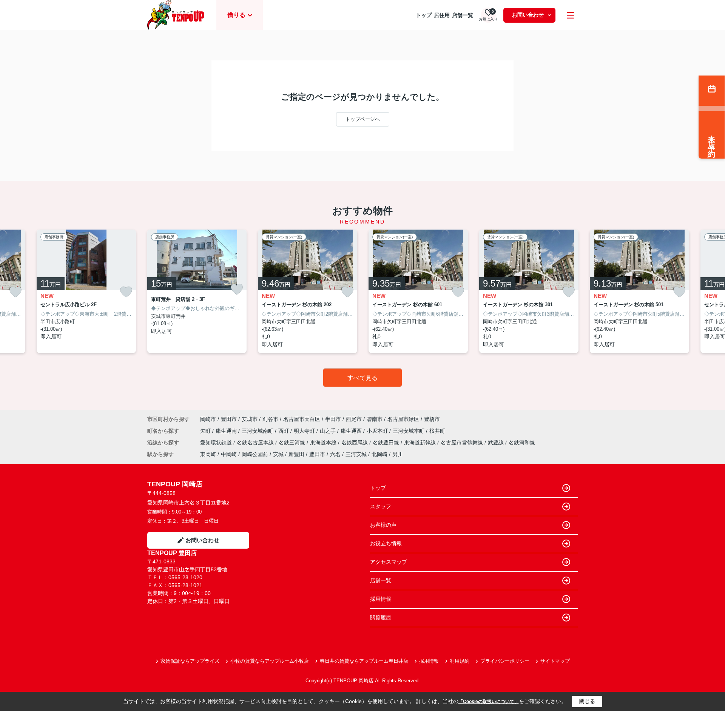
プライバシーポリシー (504, 661)
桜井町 (437, 431)
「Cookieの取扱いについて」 (488, 701)
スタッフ (380, 506)
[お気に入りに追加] (15, 292)
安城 (278, 454)
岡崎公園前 (255, 454)
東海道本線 (324, 443)
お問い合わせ (528, 15)
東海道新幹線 (420, 443)
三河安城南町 (258, 431)
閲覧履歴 (380, 617)
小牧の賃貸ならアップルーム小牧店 (269, 661)
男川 (397, 454)
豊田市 (229, 419)
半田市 (333, 419)
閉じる (587, 701)
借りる (236, 15)
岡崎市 (208, 419)
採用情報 (380, 599)
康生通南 (227, 431)
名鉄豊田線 (387, 443)
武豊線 (496, 443)
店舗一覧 (462, 15)
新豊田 (296, 454)
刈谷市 (270, 419)
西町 (284, 431)
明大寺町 (305, 431)
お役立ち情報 (386, 543)
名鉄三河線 (293, 443)
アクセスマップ (388, 562)
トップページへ (363, 119)
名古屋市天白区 (301, 419)
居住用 (442, 15)
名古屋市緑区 (403, 419)
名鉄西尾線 (355, 443)
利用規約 (459, 661)
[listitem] (197, 291)
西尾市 (354, 419)
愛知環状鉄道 (216, 443)
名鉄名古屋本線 (256, 443)
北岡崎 (379, 454)
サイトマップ (555, 661)
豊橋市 (432, 419)
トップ (424, 15)
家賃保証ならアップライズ (189, 661)
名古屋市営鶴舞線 (462, 443)
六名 (335, 454)
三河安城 (356, 454)
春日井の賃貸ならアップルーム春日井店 (364, 661)
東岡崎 (208, 454)
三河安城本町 (409, 431)
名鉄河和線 (522, 443)
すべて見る (362, 378)
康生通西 (352, 431)
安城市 (250, 419)
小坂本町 (378, 431)
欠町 (206, 431)
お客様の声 (383, 525)
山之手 (328, 431)
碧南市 (375, 419)
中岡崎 (229, 454)
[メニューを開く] (570, 15)
